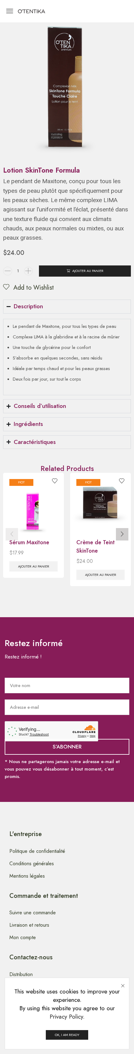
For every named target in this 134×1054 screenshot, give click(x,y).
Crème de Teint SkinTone (95, 546)
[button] (9, 10)
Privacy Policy (66, 1016)
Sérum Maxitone (29, 542)
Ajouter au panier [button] (33, 566)
